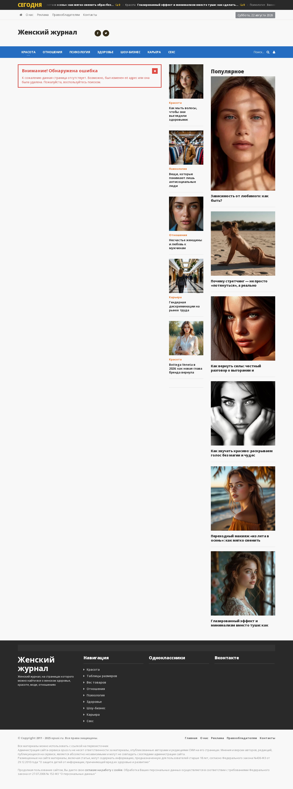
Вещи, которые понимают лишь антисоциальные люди (182, 180)
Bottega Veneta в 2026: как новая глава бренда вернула (185, 368)
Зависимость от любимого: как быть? (240, 198)
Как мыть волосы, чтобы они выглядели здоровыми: (183, 114)
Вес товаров (96, 682)
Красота (174, 5)
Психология (79, 52)
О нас (29, 15)
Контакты (90, 15)
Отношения (52, 52)
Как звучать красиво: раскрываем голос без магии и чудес (242, 453)
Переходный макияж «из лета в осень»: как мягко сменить (240, 538)
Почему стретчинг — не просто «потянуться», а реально (239, 283)
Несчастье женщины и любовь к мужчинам (185, 244)
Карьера (154, 52)
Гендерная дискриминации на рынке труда (184, 306)
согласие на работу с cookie (103, 770)
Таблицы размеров (102, 676)
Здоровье (105, 52)
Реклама (43, 15)
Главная (191, 738)
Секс (171, 52)
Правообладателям (66, 15)
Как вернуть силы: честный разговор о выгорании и (236, 368)
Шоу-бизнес (130, 52)
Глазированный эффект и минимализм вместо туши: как (239, 623)
